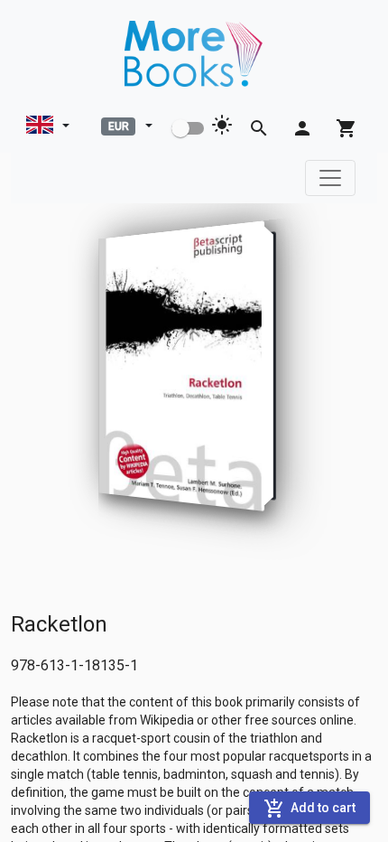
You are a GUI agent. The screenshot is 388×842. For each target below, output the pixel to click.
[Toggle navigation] (330, 178)
